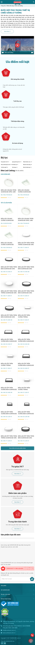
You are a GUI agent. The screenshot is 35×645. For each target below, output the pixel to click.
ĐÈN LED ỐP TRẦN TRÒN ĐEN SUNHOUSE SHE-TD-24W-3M (26, 268)
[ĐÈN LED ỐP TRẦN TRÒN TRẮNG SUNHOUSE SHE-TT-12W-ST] (8, 428)
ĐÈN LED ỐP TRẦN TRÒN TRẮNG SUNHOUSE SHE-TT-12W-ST (9, 437)
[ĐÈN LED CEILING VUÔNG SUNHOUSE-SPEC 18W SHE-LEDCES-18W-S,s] (26, 182)
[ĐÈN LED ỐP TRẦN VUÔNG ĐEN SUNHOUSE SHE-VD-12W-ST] (8, 404)
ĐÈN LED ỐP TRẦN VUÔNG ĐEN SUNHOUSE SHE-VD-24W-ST (9, 340)
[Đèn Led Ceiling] (17, 45)
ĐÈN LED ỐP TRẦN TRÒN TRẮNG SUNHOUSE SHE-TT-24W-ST (26, 243)
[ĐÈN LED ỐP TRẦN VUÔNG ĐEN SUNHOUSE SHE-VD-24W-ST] (8, 332)
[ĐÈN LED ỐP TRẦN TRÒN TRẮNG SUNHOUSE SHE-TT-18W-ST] (8, 283)
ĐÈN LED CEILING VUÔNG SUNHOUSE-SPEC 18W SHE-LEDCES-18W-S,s (26, 191)
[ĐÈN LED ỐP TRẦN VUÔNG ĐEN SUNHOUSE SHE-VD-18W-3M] (8, 380)
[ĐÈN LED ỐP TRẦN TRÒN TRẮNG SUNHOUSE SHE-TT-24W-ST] (26, 235)
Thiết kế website (5, 639)
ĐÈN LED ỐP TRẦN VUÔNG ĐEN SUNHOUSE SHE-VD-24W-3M (26, 340)
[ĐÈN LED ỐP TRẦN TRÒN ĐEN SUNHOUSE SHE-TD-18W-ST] (26, 283)
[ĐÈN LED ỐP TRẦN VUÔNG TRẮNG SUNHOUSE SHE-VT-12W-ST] (26, 380)
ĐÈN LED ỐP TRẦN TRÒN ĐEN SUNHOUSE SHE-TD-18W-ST (26, 292)
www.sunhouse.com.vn (9, 632)
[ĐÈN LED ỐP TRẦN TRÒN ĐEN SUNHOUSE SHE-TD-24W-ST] (8, 259)
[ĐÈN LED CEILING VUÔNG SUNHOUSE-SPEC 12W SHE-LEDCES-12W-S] (8, 211)
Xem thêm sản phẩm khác (17, 448)
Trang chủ (3, 5)
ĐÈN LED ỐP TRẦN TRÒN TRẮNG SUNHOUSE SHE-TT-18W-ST (9, 292)
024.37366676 (18, 626)
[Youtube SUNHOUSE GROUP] (5, 644)
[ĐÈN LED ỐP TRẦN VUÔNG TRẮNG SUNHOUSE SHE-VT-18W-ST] (8, 356)
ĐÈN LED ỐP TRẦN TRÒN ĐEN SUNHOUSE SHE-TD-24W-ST (9, 268)
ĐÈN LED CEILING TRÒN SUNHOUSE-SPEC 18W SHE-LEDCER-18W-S (8, 191)
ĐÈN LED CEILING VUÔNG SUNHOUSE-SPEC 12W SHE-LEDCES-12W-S (9, 219)
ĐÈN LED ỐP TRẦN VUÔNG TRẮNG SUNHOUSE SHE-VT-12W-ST (24, 388)
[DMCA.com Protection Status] (5, 616)
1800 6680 (14, 627)
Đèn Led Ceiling (19, 5)
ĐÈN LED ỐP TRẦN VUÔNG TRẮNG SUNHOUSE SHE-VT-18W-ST (7, 364)
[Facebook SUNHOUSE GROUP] (2, 644)
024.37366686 (26, 626)
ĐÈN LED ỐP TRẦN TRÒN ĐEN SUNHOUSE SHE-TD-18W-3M (9, 316)
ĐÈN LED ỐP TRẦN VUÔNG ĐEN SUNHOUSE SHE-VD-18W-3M (9, 388)
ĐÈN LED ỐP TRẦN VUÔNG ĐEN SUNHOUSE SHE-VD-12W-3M (26, 413)
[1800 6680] (32, 635)
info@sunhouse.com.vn (9, 630)
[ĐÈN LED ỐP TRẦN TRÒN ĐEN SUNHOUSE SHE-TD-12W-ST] (26, 428)
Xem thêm (17, 473)
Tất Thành (14, 639)
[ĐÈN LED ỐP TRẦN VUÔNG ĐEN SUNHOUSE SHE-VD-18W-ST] (26, 356)
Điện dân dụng (10, 5)
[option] (17, 45)
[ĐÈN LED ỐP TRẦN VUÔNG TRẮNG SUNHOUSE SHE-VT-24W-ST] (26, 307)
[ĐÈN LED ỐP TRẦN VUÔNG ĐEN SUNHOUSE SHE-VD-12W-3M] (26, 404)
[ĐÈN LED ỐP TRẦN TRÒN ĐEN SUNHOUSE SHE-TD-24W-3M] (26, 259)
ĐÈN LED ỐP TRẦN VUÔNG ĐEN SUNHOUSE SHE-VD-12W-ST (9, 413)
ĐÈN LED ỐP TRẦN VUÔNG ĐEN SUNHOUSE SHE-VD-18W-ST (26, 364)
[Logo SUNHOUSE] (17, 4)
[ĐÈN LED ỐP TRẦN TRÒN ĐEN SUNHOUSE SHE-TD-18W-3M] (8, 307)
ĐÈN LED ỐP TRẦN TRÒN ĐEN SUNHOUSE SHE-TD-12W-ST (26, 437)
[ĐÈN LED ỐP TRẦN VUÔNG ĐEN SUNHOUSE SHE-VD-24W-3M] (26, 332)
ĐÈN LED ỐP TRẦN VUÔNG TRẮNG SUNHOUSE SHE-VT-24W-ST (24, 316)
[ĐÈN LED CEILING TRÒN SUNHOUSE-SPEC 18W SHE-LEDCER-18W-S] (8, 182)
